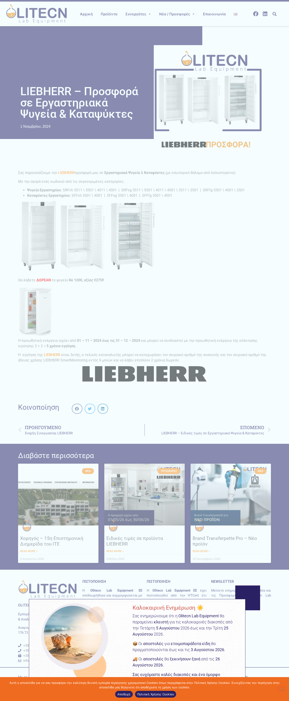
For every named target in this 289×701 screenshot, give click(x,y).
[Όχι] (282, 689)
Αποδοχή (124, 694)
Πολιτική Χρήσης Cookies (155, 694)
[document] (144, 350)
